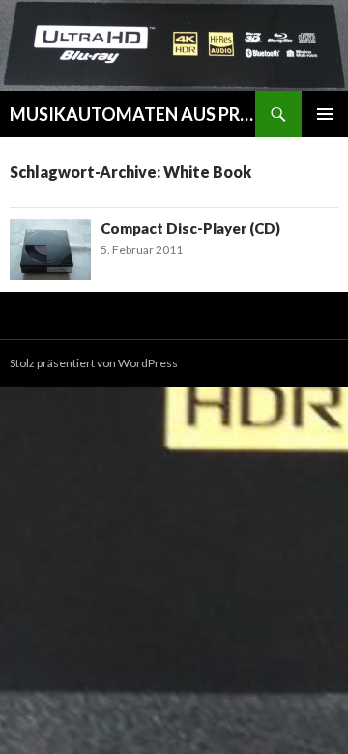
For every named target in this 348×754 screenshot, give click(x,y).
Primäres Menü (325, 114)
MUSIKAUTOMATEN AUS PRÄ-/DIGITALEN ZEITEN (132, 114)
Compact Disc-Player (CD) (190, 228)
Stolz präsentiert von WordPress (94, 363)
